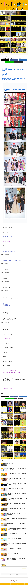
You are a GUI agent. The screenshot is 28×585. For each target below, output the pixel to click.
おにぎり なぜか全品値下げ (6, 68)
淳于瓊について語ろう (5, 74)
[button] (18, 62)
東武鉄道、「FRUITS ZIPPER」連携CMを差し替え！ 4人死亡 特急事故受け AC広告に (14, 77)
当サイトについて (14, 582)
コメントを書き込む (14, 574)
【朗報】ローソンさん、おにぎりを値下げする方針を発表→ (10, 75)
